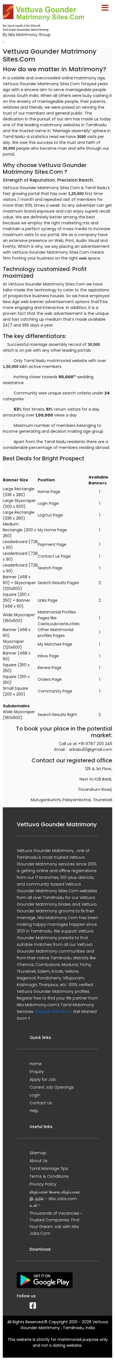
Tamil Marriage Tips (49, 1168)
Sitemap (38, 1153)
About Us (38, 1160)
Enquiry (37, 1071)
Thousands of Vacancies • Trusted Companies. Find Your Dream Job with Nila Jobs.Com (56, 1223)
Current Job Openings (52, 1087)
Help (34, 1110)
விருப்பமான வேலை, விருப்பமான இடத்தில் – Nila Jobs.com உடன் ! (55, 1198)
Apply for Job (43, 1079)
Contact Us (41, 1103)
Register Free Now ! (53, 1011)
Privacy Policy (43, 1184)
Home (36, 1064)
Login (35, 1095)
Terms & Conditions (49, 1176)
